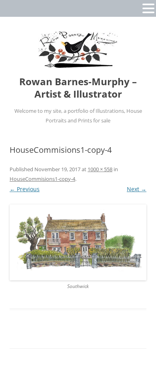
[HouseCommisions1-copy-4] (78, 242)
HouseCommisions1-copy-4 (42, 178)
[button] (148, 8)
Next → (136, 189)
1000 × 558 (100, 169)
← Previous (25, 189)
